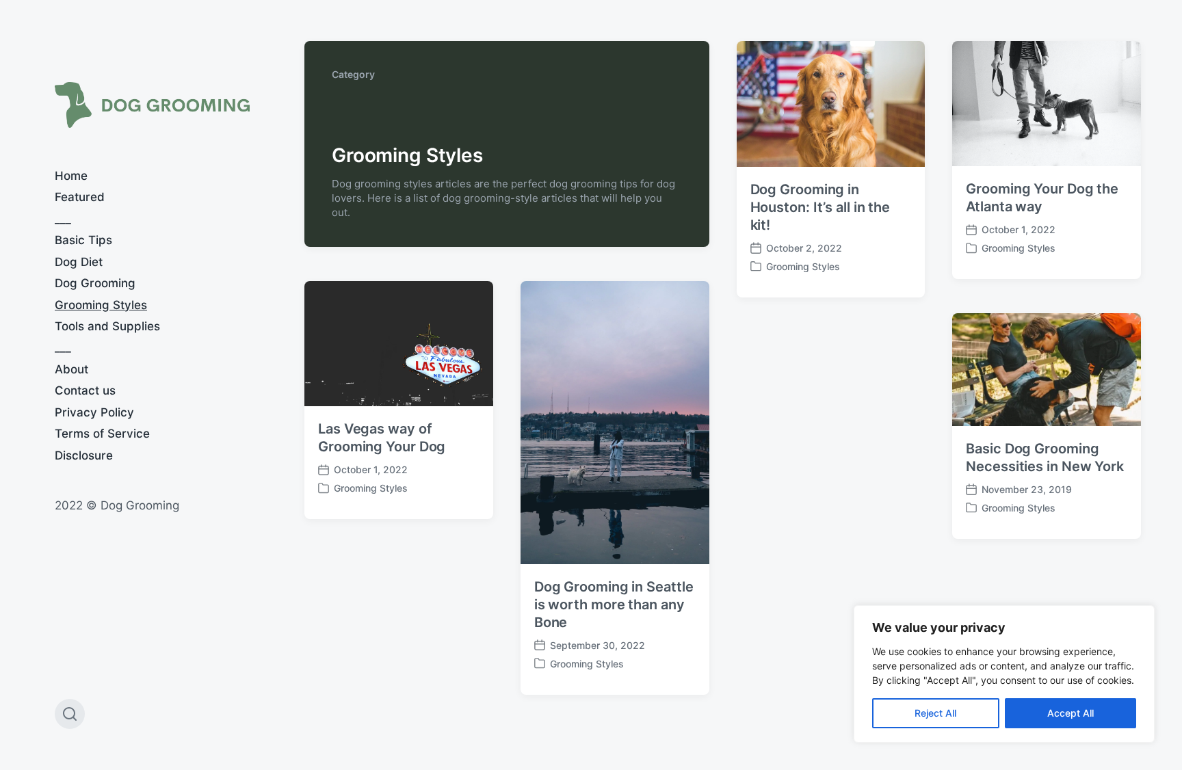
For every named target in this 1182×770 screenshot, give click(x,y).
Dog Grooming (95, 283)
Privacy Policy (94, 412)
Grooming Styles (101, 305)
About (71, 369)
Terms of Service (102, 433)
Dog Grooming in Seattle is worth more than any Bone (614, 604)
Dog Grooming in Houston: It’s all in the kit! (820, 207)
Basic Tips (83, 240)
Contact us (85, 390)
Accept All (1070, 713)
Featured (80, 197)
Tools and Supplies (107, 326)
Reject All (935, 713)
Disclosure (84, 455)
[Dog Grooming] (152, 105)
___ (63, 219)
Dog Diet (79, 262)
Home (71, 176)
